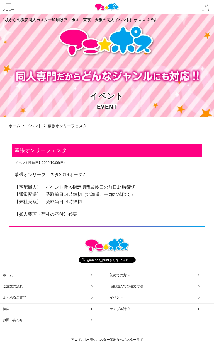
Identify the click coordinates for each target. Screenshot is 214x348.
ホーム (8, 275)
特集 (6, 309)
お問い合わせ (13, 320)
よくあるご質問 (14, 297)
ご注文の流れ (13, 286)
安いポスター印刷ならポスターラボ (116, 340)
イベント (116, 297)
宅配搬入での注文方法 (126, 286)
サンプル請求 (120, 309)
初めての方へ (120, 275)
